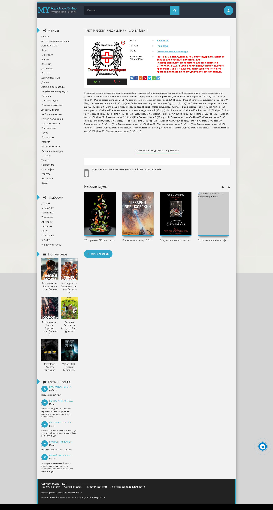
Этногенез (47, 221)
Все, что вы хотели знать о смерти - (175, 240)
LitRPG (44, 230)
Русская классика (50, 146)
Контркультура (49, 100)
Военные (46, 63)
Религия (45, 141)
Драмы (45, 82)
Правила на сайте (51, 486)
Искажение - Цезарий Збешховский (138, 240)
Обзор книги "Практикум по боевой (100, 240)
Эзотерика (47, 178)
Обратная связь (73, 486)
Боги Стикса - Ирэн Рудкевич (64, 387)
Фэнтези (45, 173)
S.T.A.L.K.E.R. (47, 235)
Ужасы (45, 160)
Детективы (47, 68)
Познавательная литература (172, 51)
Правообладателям (96, 486)
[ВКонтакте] (132, 78)
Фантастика (47, 164)
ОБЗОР (45, 36)
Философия (47, 169)
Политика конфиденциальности (128, 486)
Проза (44, 132)
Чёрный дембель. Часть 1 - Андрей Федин (70, 455)
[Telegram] (158, 78)
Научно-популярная (52, 118)
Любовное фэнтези (51, 114)
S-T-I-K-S (46, 240)
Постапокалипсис (50, 123)
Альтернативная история (55, 40)
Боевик (45, 59)
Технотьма (47, 217)
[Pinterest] (145, 78)
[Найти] (174, 10)
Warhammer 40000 (51, 244)
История (46, 95)
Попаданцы (47, 212)
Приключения (48, 128)
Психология (47, 137)
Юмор (44, 183)
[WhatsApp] (154, 78)
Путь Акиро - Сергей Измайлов (65, 422)
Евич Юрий (163, 40)
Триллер (45, 155)
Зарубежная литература (54, 91)
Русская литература (52, 150)
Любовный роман (50, 109)
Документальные (50, 77)
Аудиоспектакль (50, 45)
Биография (47, 54)
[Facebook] (136, 78)
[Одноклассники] (141, 78)
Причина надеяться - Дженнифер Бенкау (213, 240)
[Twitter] (149, 78)
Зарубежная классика (53, 86)
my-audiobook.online (57, 10)
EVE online (46, 226)
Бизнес (45, 50)
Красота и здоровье (52, 105)
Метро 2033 (47, 207)
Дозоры (45, 203)
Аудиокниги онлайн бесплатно (83, 483)
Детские (45, 73)
